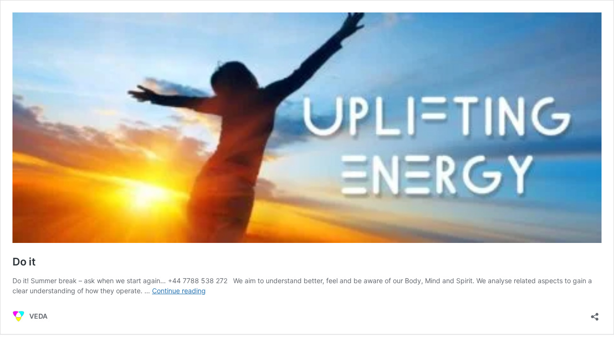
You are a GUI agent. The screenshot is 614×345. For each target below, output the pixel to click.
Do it (23, 261)
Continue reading (179, 291)
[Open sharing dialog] (595, 313)
